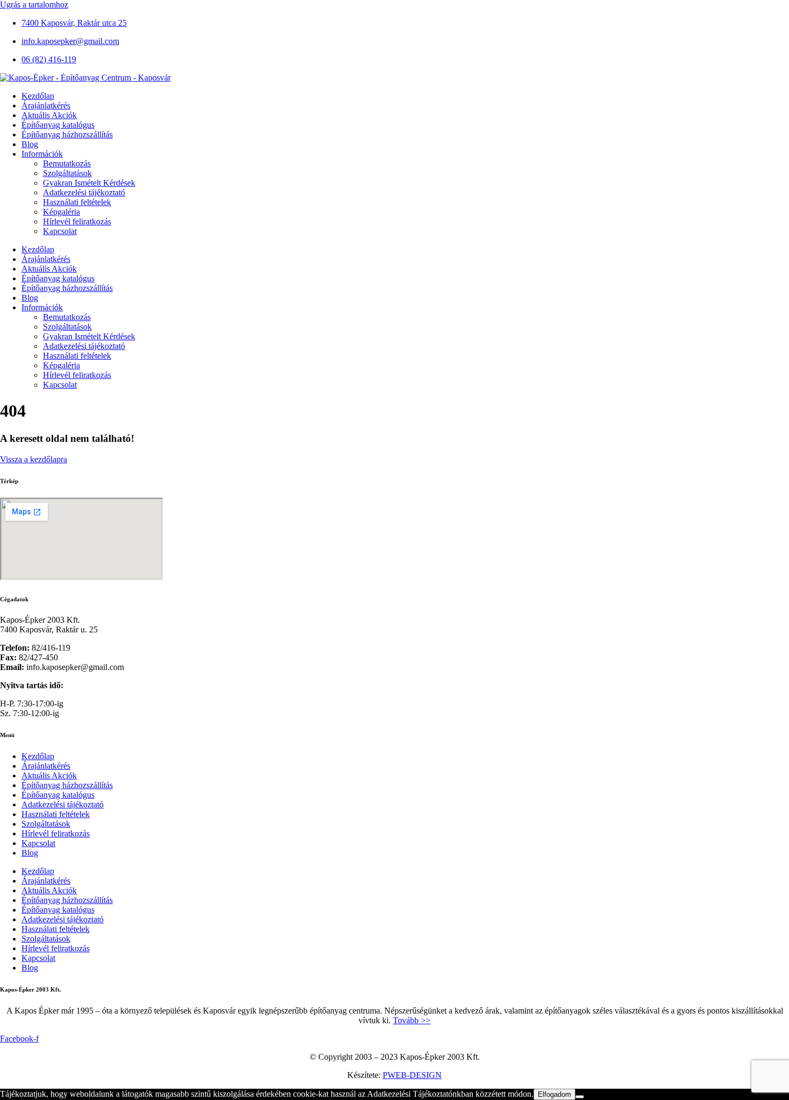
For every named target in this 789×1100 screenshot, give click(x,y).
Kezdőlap (37, 95)
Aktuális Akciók (49, 115)
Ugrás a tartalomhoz (34, 4)
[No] (579, 1096)
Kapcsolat (60, 231)
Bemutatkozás (67, 163)
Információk (42, 153)
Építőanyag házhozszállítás (67, 134)
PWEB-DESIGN (412, 1075)
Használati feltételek (77, 202)
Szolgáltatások (67, 173)
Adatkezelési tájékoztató (84, 192)
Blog (29, 144)
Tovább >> (411, 1020)
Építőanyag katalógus (57, 124)
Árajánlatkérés (45, 105)
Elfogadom (554, 1094)
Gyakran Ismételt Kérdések (89, 182)
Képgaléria (61, 211)
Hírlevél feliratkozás (77, 221)
